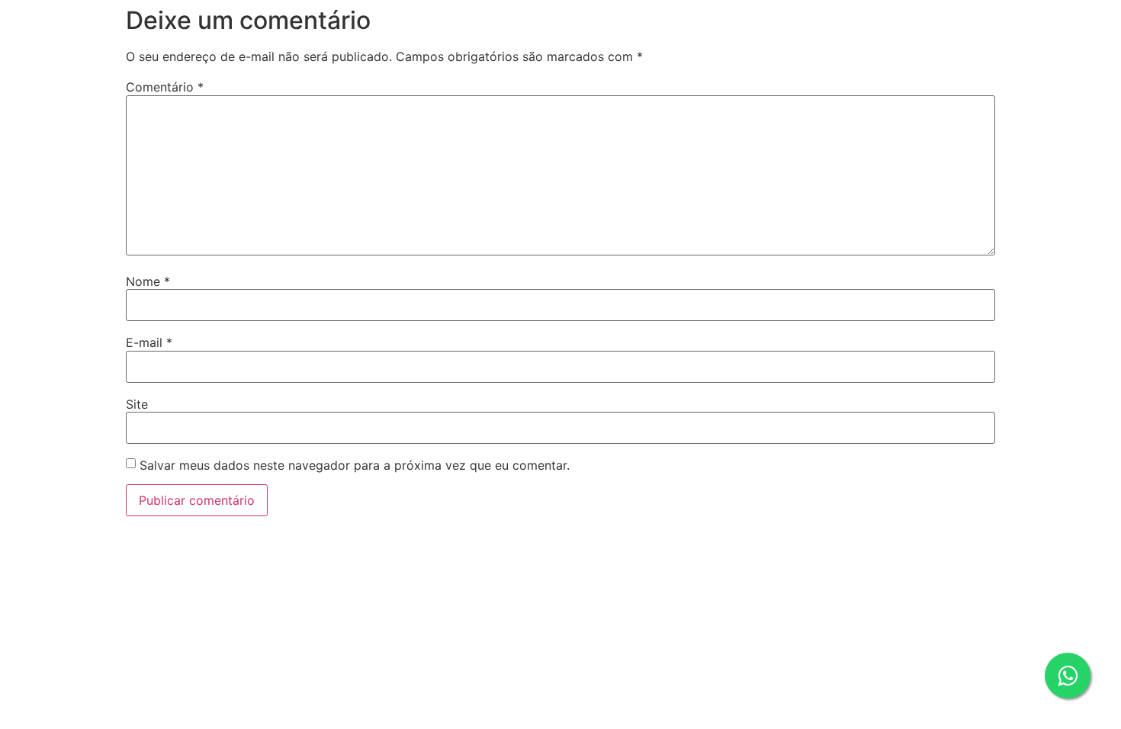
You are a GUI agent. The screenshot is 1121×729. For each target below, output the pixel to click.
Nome (148, 281)
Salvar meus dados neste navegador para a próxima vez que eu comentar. (355, 465)
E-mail (149, 342)
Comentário (165, 87)
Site (137, 404)
